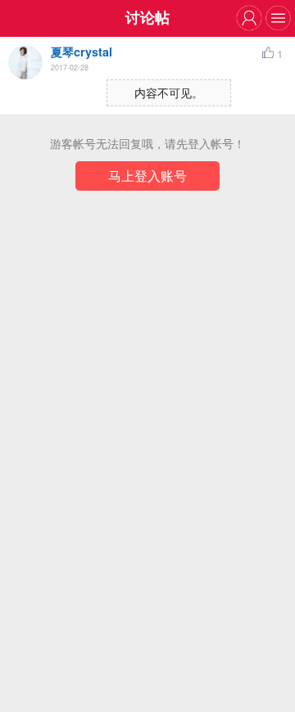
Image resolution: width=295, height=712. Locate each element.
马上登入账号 (147, 175)
